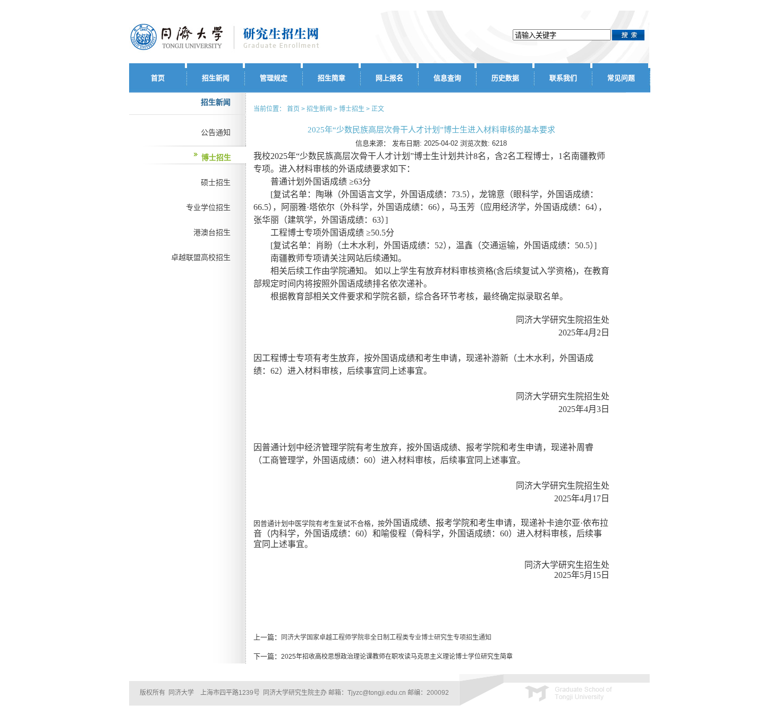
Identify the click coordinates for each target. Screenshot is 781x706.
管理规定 (273, 78)
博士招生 (216, 157)
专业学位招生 (208, 207)
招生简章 (331, 78)
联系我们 (563, 78)
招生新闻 (216, 78)
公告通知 (216, 132)
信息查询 (447, 78)
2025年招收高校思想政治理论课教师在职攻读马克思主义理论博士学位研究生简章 (397, 656)
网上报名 (389, 78)
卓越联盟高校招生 (201, 257)
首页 (158, 78)
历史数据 (505, 78)
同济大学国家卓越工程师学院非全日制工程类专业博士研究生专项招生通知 (386, 637)
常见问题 (621, 78)
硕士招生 (216, 182)
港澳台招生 (212, 232)
